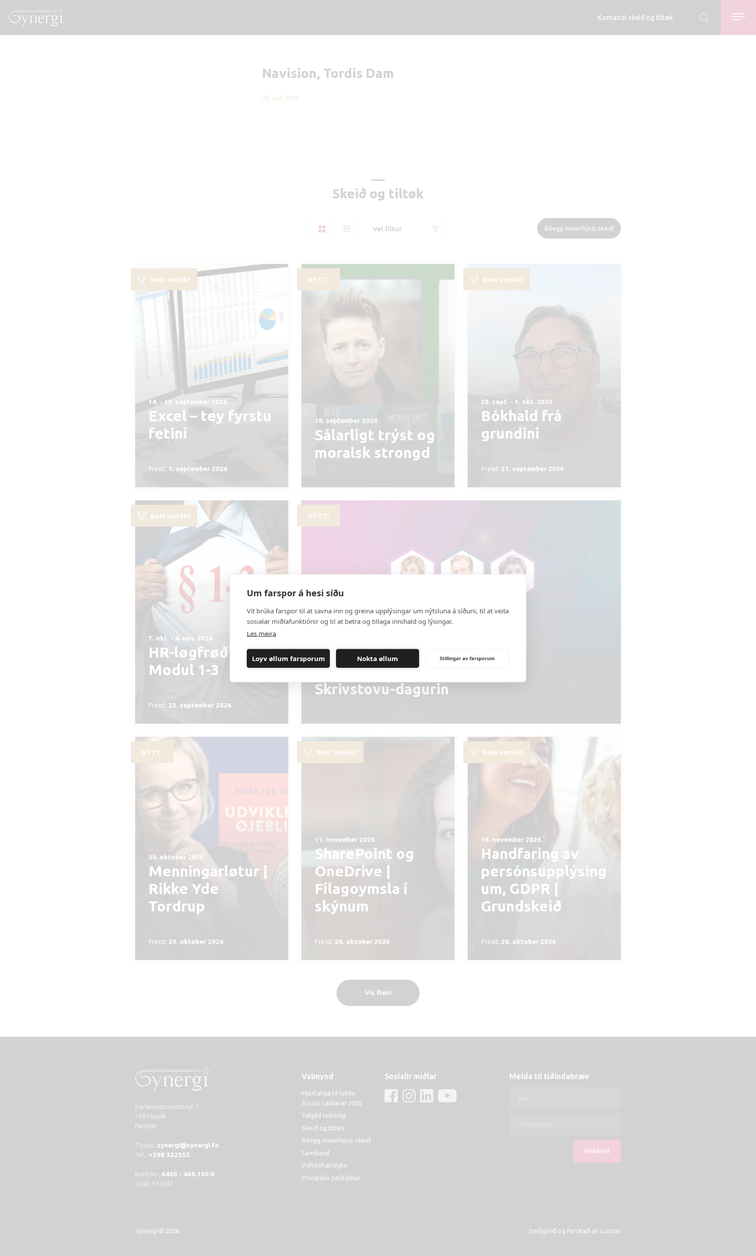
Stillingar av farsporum (467, 658)
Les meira (261, 633)
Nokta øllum (377, 658)
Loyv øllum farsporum (288, 658)
